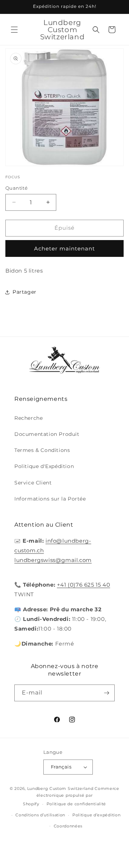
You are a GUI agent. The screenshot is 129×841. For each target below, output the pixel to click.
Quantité (16, 188)
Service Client (33, 482)
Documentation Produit (47, 434)
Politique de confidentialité (76, 803)
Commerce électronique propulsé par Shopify (71, 796)
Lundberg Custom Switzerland (60, 788)
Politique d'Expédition (44, 466)
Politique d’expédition (96, 814)
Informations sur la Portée (50, 499)
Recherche (28, 418)
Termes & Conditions (42, 450)
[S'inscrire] (106, 693)
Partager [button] (25, 292)
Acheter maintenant (64, 248)
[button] (14, 30)
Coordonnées (68, 825)
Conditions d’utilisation (40, 814)
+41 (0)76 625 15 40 (83, 584)
